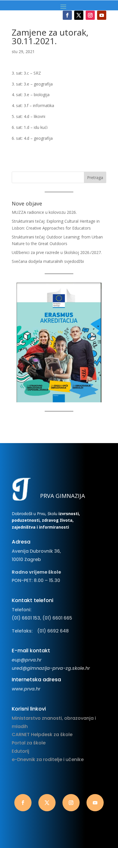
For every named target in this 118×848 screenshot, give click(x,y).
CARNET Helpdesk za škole (42, 734)
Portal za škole (29, 743)
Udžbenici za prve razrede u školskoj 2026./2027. (57, 252)
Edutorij (20, 751)
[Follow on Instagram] (90, 15)
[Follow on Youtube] (101, 15)
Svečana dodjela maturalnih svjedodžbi (48, 261)
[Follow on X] (78, 15)
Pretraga (95, 177)
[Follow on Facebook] (67, 15)
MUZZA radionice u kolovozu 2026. (44, 212)
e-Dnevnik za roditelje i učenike (48, 759)
